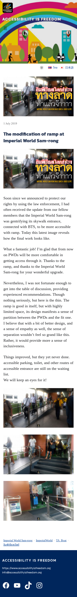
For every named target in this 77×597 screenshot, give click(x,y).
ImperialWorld (44, 540)
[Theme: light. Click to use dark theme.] (42, 67)
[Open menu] (5, 28)
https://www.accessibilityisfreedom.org (26, 568)
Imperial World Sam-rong (18, 540)
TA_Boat (61, 540)
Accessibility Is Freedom (31, 19)
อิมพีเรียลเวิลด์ (11, 544)
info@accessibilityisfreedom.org (22, 572)
